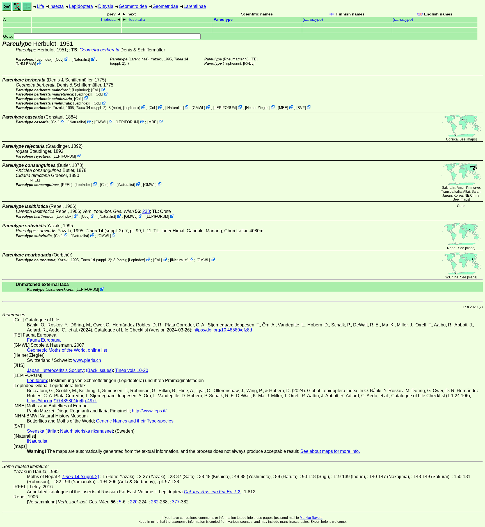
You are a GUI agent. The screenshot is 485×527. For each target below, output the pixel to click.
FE (254, 59)
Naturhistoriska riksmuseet (86, 431)
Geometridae (165, 6)
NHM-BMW (26, 64)
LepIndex (43, 59)
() (313, 19)
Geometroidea (133, 6)
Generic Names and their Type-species (134, 421)
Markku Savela (311, 518)
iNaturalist (81, 59)
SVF (301, 108)
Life (40, 6)
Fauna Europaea (44, 340)
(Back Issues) (99, 370)
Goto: (8, 36)
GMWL (198, 108)
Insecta (56, 6)
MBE (283, 108)
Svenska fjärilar (42, 431)
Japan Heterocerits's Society (55, 370)
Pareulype (223, 19)
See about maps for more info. (330, 451)
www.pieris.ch (87, 360)
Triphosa (108, 19)
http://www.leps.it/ (149, 410)
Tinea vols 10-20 (131, 370)
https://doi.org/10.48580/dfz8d (222, 330)
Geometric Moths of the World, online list (67, 350)
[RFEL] (249, 63)
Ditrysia (105, 6)
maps (471, 139)
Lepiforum (37, 380)
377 (176, 501)
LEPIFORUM (225, 108)
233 (146, 211)
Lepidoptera (81, 6)
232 (155, 501)
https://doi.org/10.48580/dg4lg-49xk (62, 400)
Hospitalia (136, 19)
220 (134, 501)
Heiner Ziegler (257, 108)
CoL (59, 59)
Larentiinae (195, 6)
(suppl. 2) (91, 108)
